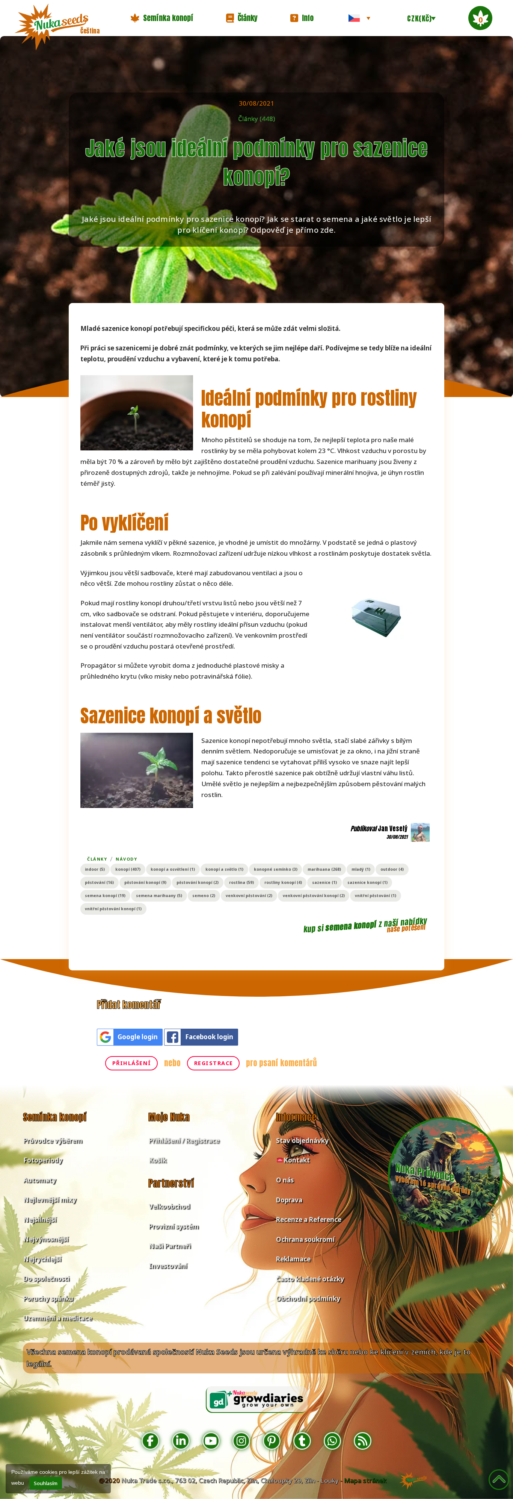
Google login (138, 1036)
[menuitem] (359, 18)
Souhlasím (45, 1483)
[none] (359, 18)
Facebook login (209, 1036)
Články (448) (256, 118)
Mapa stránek (365, 1480)
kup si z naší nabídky (365, 925)
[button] (161, 18)
